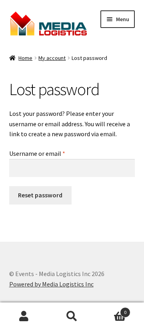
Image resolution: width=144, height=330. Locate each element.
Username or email (49, 153)
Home (25, 58)
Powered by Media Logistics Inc (51, 284)
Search (72, 316)
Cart (111, 309)
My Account (24, 316)
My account (52, 58)
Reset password (40, 195)
